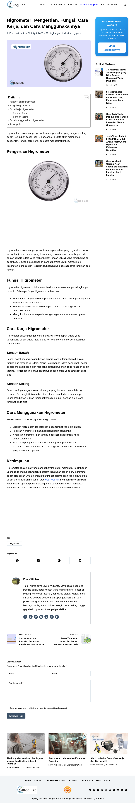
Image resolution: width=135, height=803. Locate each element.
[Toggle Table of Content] (85, 97)
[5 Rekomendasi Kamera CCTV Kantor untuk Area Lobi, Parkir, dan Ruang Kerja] (99, 94)
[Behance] (110, 790)
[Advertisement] (49, 228)
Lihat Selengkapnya (111, 47)
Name (12, 673)
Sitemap (72, 780)
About (28, 780)
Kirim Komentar (16, 716)
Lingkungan (55, 33)
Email (55, 673)
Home (43, 4)
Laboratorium (55, 4)
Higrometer (14, 543)
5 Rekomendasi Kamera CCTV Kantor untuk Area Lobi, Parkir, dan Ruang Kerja (117, 97)
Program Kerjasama (56, 780)
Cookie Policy (86, 780)
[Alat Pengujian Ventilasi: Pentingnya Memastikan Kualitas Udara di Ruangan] (26, 743)
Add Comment (16, 683)
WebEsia (100, 798)
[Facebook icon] (25, 617)
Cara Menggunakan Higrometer (27, 120)
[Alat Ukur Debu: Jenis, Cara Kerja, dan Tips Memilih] (109, 743)
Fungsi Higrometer (19, 105)
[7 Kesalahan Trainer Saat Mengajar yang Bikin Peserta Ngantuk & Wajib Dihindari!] (99, 72)
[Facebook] (17, 560)
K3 (102, 4)
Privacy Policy (103, 780)
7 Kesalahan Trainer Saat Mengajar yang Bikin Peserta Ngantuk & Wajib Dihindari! (116, 75)
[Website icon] (36, 617)
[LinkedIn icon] (31, 617)
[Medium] (118, 790)
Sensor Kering (20, 116)
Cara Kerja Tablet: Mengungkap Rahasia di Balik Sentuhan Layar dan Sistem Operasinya (117, 119)
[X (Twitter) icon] (41, 617)
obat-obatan (52, 479)
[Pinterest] (59, 560)
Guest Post (112, 4)
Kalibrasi (72, 4)
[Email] (106, 790)
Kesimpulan (15, 124)
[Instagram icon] (46, 617)
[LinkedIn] (80, 560)
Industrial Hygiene (89, 4)
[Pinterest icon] (52, 617)
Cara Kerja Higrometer (22, 109)
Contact (38, 780)
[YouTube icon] (57, 617)
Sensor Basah (20, 113)
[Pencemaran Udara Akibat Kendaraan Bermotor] (67, 743)
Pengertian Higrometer (22, 101)
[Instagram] (114, 790)
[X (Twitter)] (38, 560)
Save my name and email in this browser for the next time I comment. (38, 708)
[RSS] (122, 790)
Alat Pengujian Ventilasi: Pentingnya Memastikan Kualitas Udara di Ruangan (25, 761)
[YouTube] (98, 790)
